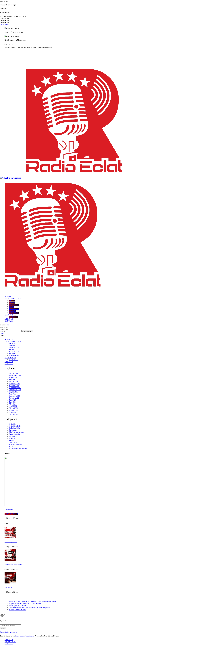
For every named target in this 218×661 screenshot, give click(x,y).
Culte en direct (11, 514)
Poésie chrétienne (15, 444)
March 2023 (13, 382)
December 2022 (15, 388)
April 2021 (13, 406)
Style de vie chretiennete (18, 448)
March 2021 (13, 408)
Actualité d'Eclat (15, 426)
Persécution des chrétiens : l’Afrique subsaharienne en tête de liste (32, 601)
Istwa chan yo (8, 587)
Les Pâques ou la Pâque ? (18, 606)
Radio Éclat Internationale (24, 636)
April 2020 (13, 412)
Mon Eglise (13, 442)
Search (27, 331)
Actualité (12, 424)
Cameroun (13, 430)
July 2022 (12, 394)
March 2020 (13, 414)
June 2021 (12, 402)
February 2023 (14, 384)
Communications (15, 434)
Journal (11, 440)
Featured (12, 438)
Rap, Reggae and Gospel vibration (13, 564)
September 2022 (15, 390)
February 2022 (14, 396)
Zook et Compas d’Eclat (11, 542)
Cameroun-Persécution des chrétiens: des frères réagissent (29, 608)
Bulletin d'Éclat (14, 428)
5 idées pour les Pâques (17, 610)
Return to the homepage (8, 632)
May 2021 (12, 404)
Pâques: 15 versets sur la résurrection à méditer (25, 603)
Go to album (4, 25)
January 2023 (14, 386)
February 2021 (14, 410)
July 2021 (12, 400)
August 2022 (13, 392)
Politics (11, 446)
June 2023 (12, 380)
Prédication (9, 509)
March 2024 (13, 373)
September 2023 (15, 375)
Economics (13, 436)
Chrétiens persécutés (16, 432)
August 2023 (13, 377)
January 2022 (14, 398)
